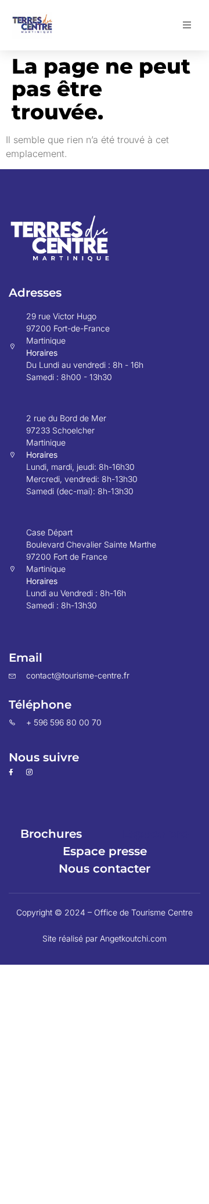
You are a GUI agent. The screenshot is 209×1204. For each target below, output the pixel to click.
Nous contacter (104, 868)
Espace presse (105, 851)
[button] (186, 24)
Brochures (51, 834)
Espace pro (155, 834)
